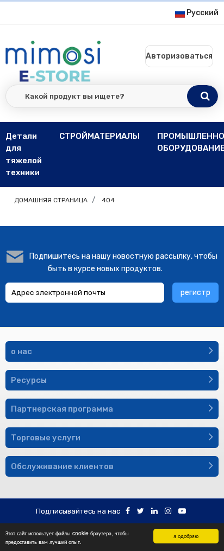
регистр (195, 292)
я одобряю (185, 535)
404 (108, 200)
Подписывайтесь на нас (78, 511)
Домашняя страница (51, 200)
